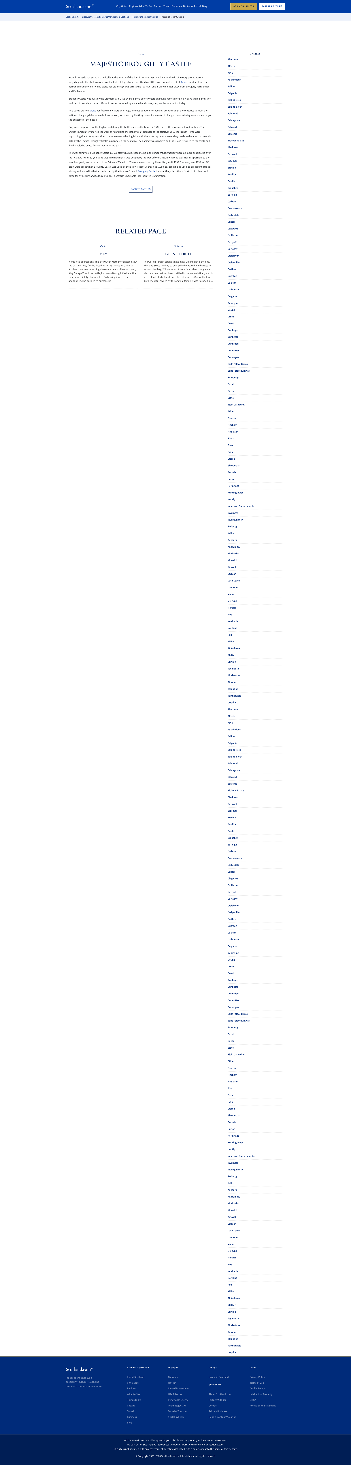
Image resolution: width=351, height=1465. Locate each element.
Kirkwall (232, 567)
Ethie (230, 411)
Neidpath (233, 621)
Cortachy (232, 249)
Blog (204, 6)
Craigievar (233, 256)
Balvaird (232, 127)
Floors (231, 438)
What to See (133, 1394)
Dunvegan (233, 357)
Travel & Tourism (177, 1411)
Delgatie (232, 296)
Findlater (233, 432)
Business (188, 6)
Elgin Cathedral (236, 405)
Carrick (231, 222)
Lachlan (232, 574)
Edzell (231, 384)
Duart (231, 323)
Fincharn (232, 425)
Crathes (232, 269)
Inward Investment (178, 1388)
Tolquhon (233, 689)
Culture (158, 6)
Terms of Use (257, 1383)
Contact (213, 1406)
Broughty (233, 188)
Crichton (232, 276)
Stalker (231, 655)
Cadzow (232, 201)
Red (230, 635)
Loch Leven (234, 581)
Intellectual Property (261, 1394)
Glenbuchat (234, 465)
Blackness (233, 147)
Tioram (232, 682)
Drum (231, 317)
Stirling (232, 662)
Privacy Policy (257, 1377)
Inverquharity (235, 520)
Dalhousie (233, 289)
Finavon (232, 418)
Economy (176, 6)
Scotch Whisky (176, 1417)
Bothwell (232, 154)
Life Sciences (175, 1394)
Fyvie (230, 452)
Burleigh (232, 195)
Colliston (233, 235)
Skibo (231, 641)
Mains (231, 594)
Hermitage (233, 486)
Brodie (231, 181)
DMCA (253, 1400)
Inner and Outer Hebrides (241, 506)
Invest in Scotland (219, 1377)
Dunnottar (233, 350)
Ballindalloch (235, 107)
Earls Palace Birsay (238, 364)
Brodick (232, 174)
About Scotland (135, 1377)
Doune (231, 310)
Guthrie (232, 472)
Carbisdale (233, 215)
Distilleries (178, 246)
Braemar (232, 161)
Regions (133, 6)
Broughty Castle (146, 171)
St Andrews (234, 648)
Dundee (184, 82)
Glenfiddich (178, 254)
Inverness (233, 513)
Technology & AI (177, 1406)
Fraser (231, 445)
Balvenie (232, 134)
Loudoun (233, 587)
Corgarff (232, 242)
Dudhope (233, 330)
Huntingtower (235, 493)
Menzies (232, 608)
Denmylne (233, 303)
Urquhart (233, 702)
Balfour (232, 86)
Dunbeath (233, 337)
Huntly (231, 499)
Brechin (232, 168)
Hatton (231, 479)
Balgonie (232, 93)
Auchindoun (234, 80)
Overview (173, 1377)
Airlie (230, 73)
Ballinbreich (234, 100)
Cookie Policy (257, 1388)
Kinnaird (232, 560)
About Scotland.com (220, 1394)
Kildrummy (234, 547)
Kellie (231, 533)
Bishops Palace (236, 141)
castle (93, 111)
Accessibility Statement (263, 1406)
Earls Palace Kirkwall (239, 371)
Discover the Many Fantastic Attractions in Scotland (105, 16)
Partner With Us (217, 1400)
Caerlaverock (235, 208)
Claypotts (233, 229)
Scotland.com (80, 6)
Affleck (231, 66)
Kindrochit (233, 553)
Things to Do (134, 1400)
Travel (166, 6)
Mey (103, 254)
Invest (197, 6)
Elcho (231, 398)
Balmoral (233, 113)
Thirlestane (234, 675)
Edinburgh (233, 377)
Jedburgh (233, 526)
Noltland (232, 628)
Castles (141, 54)
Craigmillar (234, 262)
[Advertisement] (175, 34)
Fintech (172, 1383)
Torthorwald (234, 696)
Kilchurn (232, 540)
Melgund (232, 601)
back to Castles (140, 189)
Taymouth (233, 669)
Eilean (231, 391)
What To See (146, 6)
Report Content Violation (222, 1417)
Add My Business (218, 1411)
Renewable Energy (178, 1400)
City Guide (122, 6)
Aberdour (233, 59)
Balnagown (234, 120)
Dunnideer (233, 344)
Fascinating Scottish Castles (145, 16)
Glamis (231, 459)
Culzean (232, 283)
